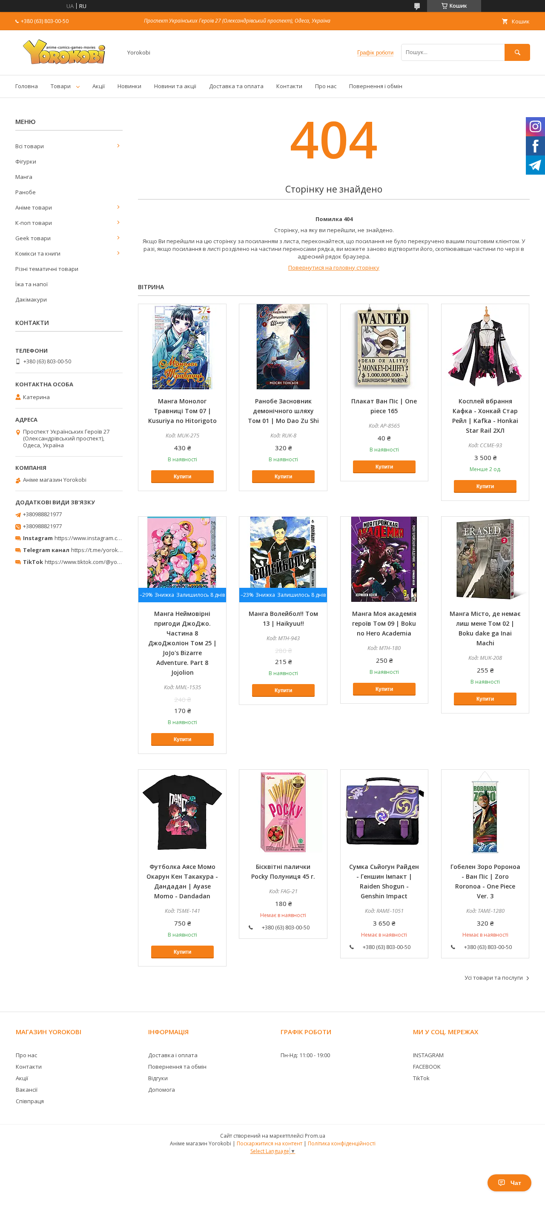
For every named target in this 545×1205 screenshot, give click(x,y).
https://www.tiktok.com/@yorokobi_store (97, 562)
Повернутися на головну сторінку (333, 267)
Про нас (325, 86)
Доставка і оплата (173, 1055)
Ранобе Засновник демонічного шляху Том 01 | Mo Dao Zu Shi (283, 411)
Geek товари (33, 238)
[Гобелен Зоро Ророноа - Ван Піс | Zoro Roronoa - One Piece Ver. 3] (485, 812)
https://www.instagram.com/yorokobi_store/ (111, 538)
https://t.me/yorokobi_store (106, 550)
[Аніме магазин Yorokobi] (66, 64)
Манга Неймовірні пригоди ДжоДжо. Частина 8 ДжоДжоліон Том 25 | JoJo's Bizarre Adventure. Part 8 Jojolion (182, 643)
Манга (23, 177)
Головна (26, 86)
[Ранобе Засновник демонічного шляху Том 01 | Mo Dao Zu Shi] (283, 346)
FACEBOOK (427, 1066)
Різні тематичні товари (46, 269)
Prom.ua (315, 1135)
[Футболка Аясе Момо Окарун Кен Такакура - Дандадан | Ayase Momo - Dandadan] (182, 812)
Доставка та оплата (236, 86)
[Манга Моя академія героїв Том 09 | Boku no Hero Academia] (384, 559)
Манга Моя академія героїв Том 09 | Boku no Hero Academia (384, 623)
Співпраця (30, 1101)
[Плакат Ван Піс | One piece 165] (384, 346)
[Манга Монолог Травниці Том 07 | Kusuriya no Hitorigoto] (182, 346)
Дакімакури (31, 299)
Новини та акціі (175, 86)
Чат (516, 1182)
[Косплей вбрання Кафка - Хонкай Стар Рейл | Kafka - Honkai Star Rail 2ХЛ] (485, 346)
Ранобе (25, 192)
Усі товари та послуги (494, 977)
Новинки (129, 86)
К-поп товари (33, 223)
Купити (182, 477)
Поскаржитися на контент (269, 1143)
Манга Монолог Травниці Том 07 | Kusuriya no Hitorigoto (182, 411)
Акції (98, 86)
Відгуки (158, 1078)
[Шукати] (517, 52)
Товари (61, 86)
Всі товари (29, 146)
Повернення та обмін (177, 1066)
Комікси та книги (37, 253)
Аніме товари (33, 207)
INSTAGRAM (428, 1055)
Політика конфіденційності (342, 1143)
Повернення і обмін (375, 86)
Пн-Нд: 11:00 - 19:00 (305, 1055)
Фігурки (25, 161)
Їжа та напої (31, 284)
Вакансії (26, 1089)
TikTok (421, 1078)
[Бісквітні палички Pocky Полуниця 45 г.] (283, 812)
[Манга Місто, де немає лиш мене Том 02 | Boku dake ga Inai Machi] (485, 559)
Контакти (289, 86)
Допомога (161, 1089)
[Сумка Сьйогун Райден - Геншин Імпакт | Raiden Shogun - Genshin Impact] (384, 812)
